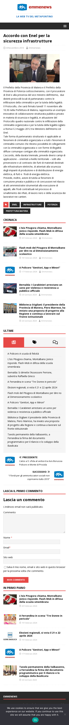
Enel (14, 204)
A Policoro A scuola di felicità (23, 353)
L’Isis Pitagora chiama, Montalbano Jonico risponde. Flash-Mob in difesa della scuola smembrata (41, 230)
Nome (7, 537)
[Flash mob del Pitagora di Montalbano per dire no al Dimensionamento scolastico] (10, 254)
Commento (9, 512)
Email (6, 547)
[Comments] (55, 342)
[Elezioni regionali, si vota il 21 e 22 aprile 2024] (10, 639)
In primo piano (14, 588)
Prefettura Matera (17, 211)
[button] (64, 25)
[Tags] (34, 342)
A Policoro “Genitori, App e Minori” (39, 267)
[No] (64, 714)
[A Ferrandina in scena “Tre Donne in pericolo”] (10, 622)
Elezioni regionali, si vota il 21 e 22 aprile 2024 (32, 387)
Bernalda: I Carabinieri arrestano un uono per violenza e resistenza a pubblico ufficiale (40, 287)
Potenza (52, 204)
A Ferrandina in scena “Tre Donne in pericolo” (32, 381)
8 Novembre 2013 (15, 47)
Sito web (8, 557)
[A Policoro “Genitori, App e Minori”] (10, 274)
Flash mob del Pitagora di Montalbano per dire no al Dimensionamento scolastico (42, 250)
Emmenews (35, 47)
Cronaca (10, 220)
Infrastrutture (32, 204)
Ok (35, 720)
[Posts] (13, 342)
